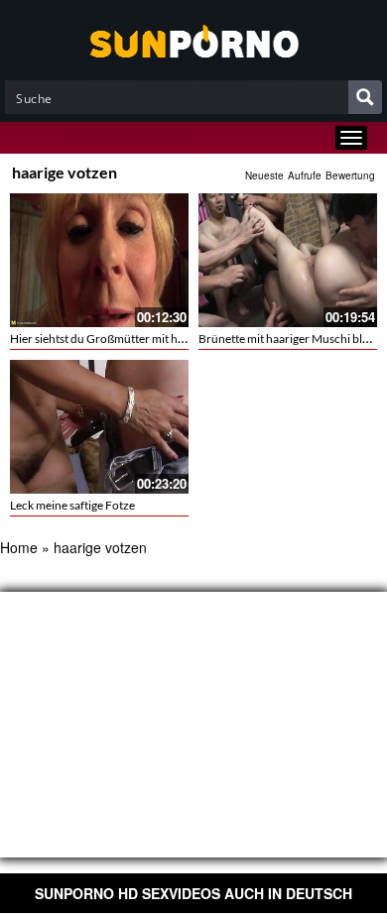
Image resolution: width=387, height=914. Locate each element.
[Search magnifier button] (365, 97)
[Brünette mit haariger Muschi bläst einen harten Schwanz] (287, 260)
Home (19, 547)
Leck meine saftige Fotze (72, 505)
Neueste (264, 175)
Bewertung (350, 175)
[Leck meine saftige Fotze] (99, 427)
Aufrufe (305, 175)
